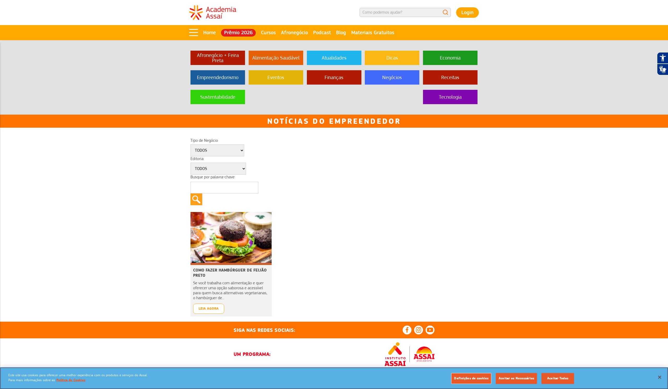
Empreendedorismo (217, 77)
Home (209, 33)
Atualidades (334, 58)
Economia (450, 58)
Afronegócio (294, 33)
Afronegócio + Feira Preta (218, 57)
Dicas (392, 58)
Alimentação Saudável (276, 58)
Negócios (392, 77)
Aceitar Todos (557, 378)
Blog (341, 33)
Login (467, 12)
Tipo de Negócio (204, 140)
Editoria (197, 158)
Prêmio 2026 (238, 33)
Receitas (450, 77)
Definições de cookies (471, 378)
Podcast (322, 33)
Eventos (275, 77)
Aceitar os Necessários (516, 378)
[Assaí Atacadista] (424, 354)
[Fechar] (659, 377)
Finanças (334, 77)
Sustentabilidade (217, 97)
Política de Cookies (70, 380)
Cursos (268, 33)
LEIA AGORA (209, 308)
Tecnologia (450, 97)
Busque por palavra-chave (212, 177)
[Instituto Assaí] (395, 354)
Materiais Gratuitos (372, 33)
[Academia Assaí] (212, 12)
